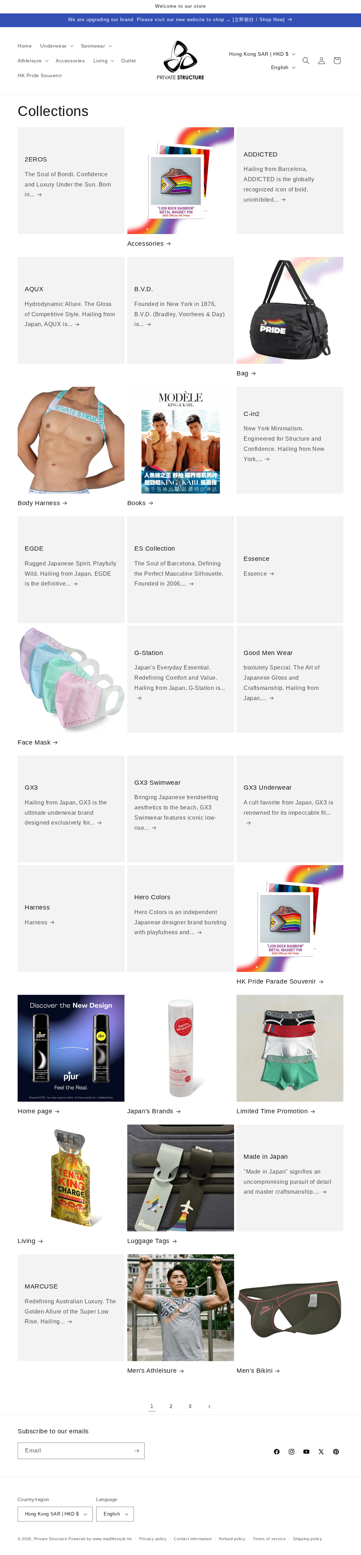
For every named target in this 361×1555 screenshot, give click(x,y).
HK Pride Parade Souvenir (276, 981)
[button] (56, 45)
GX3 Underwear (268, 787)
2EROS (36, 159)
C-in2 (252, 413)
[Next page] (209, 1406)
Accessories (145, 243)
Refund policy (232, 1539)
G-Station (148, 652)
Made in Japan (266, 1156)
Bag (243, 373)
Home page (35, 1111)
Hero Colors (152, 897)
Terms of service (269, 1539)
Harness (37, 907)
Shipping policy (307, 1539)
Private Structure (50, 1539)
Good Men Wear (268, 652)
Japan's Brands (150, 1111)
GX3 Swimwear (157, 782)
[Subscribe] (136, 1451)
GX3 (31, 787)
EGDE (34, 548)
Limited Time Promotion (272, 1111)
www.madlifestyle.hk (112, 1539)
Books (136, 503)
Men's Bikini (255, 1370)
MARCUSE (41, 1286)
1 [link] (152, 1406)
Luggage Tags (148, 1240)
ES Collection (154, 548)
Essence (256, 558)
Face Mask (34, 742)
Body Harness (39, 503)
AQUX (34, 289)
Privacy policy (153, 1539)
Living (27, 1240)
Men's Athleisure (152, 1370)
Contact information (193, 1539)
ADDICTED (261, 154)
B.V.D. (143, 289)
